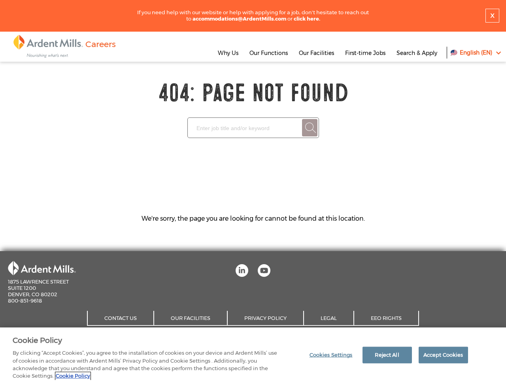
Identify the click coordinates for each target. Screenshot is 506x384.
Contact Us (120, 318)
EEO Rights (386, 318)
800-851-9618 (25, 300)
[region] (253, 355)
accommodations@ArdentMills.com (239, 18)
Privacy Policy (265, 318)
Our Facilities (316, 53)
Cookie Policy (73, 376)
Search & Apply (416, 53)
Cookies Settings (331, 355)
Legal (329, 318)
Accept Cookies (443, 355)
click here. (307, 18)
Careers (100, 44)
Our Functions (268, 53)
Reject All (387, 355)
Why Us (228, 53)
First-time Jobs (366, 53)
